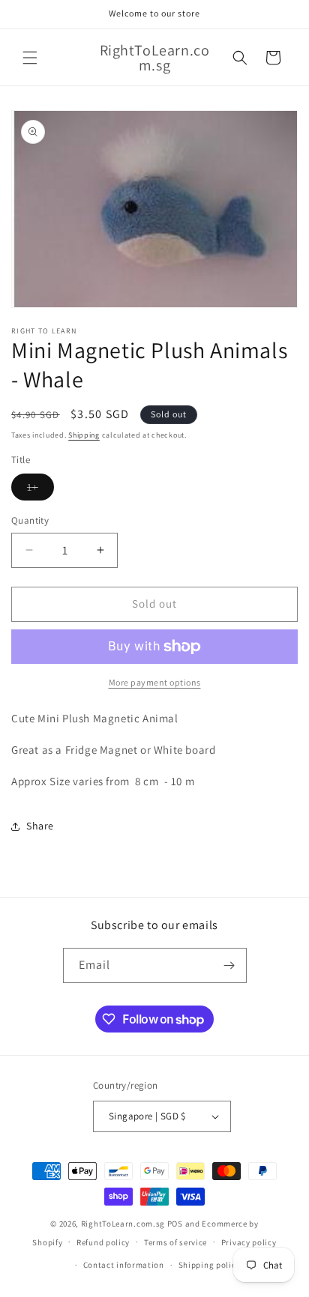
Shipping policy (209, 1265)
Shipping (84, 435)
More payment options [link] (155, 682)
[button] (30, 57)
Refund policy (103, 1242)
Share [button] (40, 825)
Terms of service (175, 1242)
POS (175, 1223)
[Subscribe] (229, 965)
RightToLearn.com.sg (123, 1223)
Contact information (123, 1265)
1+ (40, 490)
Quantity (30, 520)
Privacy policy (249, 1242)
